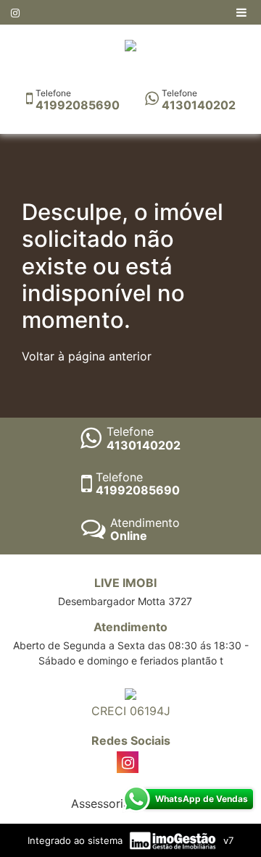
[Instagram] (15, 13)
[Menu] (243, 12)
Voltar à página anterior (87, 356)
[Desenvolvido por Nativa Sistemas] (174, 839)
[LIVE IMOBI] (130, 44)
